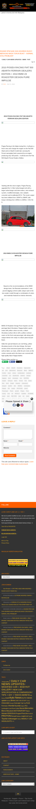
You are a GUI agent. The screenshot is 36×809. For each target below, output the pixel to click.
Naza (28, 711)
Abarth (13, 368)
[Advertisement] (18, 31)
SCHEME (30, 393)
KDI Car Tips (5, 540)
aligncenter (27, 368)
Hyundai (17, 706)
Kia (26, 706)
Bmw (24, 59)
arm (6, 370)
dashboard (16, 375)
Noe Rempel (6, 588)
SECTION (14, 396)
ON (9, 388)
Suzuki (30, 716)
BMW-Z (31, 370)
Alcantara (19, 368)
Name (6, 441)
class (9, 373)
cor (10, 375)
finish (29, 380)
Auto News (15, 697)
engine (4, 380)
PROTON (6, 716)
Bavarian (19, 370)
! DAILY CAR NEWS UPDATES (11, 59)
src (23, 396)
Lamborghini (5, 708)
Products (30, 713)
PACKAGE (19, 388)
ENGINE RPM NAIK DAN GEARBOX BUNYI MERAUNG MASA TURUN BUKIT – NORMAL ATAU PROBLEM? (16, 53)
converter (4, 375)
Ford (28, 703)
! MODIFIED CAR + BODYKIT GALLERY (16, 687)
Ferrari (21, 380)
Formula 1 (5, 706)
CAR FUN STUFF (20, 700)
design (28, 375)
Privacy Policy (5, 543)
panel (26, 388)
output (13, 388)
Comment (7, 427)
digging (4, 378)
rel (12, 393)
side (19, 396)
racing (4, 393)
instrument (25, 383)
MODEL (20, 386)
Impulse (18, 383)
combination (21, 373)
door (9, 378)
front (7, 383)
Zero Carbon (6, 670)
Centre (4, 373)
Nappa (4, 388)
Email (21, 441)
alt (3, 370)
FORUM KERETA (8, 770)
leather (10, 386)
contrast (28, 373)
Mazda (22, 708)
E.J (5, 84)
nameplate (27, 386)
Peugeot (18, 713)
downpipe (15, 378)
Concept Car (18, 703)
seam (3, 396)
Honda (11, 706)
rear (9, 393)
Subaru (18, 716)
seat (8, 396)
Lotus (17, 708)
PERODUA (11, 713)
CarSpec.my (6, 665)
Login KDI (4, 537)
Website (6, 448)
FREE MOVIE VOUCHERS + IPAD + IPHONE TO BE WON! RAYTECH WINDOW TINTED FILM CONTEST (17, 621)
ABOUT (5, 761)
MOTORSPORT (20, 711)
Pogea (22, 391)
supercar (24, 716)
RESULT (17, 393)
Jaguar (23, 706)
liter (15, 386)
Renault (13, 716)
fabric (15, 380)
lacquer (4, 386)
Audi (7, 698)
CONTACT (6, 765)
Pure (27, 391)
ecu (21, 378)
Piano (11, 391)
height (12, 383)
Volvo (19, 719)
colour (14, 373)
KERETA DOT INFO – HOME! (11, 774)
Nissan (4, 713)
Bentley (8, 700)
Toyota (4, 719)
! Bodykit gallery (5, 681)
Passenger (5, 391)
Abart (8, 368)
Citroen (12, 703)
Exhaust (10, 380)
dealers (23, 375)
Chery (28, 700)
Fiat (28, 59)
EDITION (26, 378)
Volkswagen (12, 719)
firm (3, 383)
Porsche (25, 713)
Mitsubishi (10, 711)
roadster (24, 393)
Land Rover (12, 708)
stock (27, 396)
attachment (12, 370)
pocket (17, 391)
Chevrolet (5, 703)
